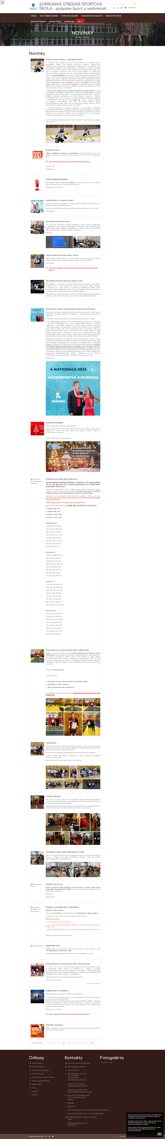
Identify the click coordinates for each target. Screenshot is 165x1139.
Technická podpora (38, 1067)
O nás (34, 1088)
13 (68, 1043)
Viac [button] (79, 21)
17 (87, 1043)
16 (82, 1043)
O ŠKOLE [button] (34, 16)
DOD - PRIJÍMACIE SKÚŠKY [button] (49, 16)
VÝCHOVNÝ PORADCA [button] (38, 21)
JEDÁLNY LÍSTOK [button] (55, 21)
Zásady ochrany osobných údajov (43, 1077)
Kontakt (34, 1091)
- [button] (50, 1136)
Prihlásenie (132, 8)
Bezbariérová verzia (37, 1136)
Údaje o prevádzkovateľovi (41, 1081)
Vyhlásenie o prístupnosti (40, 1070)
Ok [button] (159, 1134)
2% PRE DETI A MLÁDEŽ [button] (70, 16)
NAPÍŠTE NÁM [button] (69, 21)
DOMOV (78, 37)
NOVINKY (86, 37)
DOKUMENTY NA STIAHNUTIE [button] (91, 16)
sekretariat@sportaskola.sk (77, 1067)
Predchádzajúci (38, 1043)
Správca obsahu (37, 1063)
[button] (121, 7)
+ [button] (115, 8)
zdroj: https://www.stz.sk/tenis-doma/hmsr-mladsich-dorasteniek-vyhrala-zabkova (73, 269)
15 (77, 1043)
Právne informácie (38, 1074)
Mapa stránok (36, 1084)
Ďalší (92, 1043)
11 (59, 1043)
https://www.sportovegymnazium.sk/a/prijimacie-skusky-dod (69, 161)
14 (73, 1043)
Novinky (35, 1095)
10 (54, 1043)
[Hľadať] (134, 4)
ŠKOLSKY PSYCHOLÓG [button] (113, 16)
